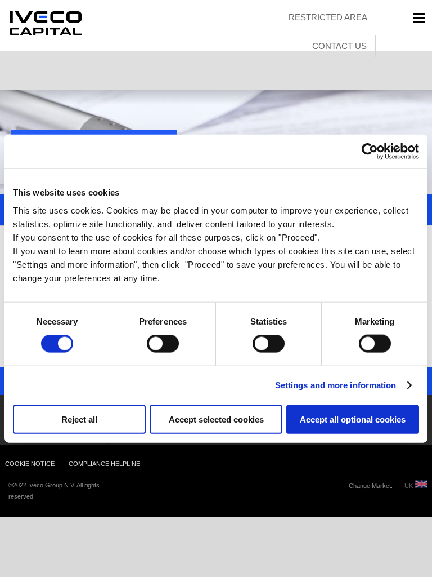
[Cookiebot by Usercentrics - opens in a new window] (370, 151)
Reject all (79, 419)
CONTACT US (339, 46)
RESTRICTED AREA (328, 17)
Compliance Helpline (104, 463)
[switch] (150, 344)
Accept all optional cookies (353, 419)
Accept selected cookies (216, 419)
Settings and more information (336, 385)
